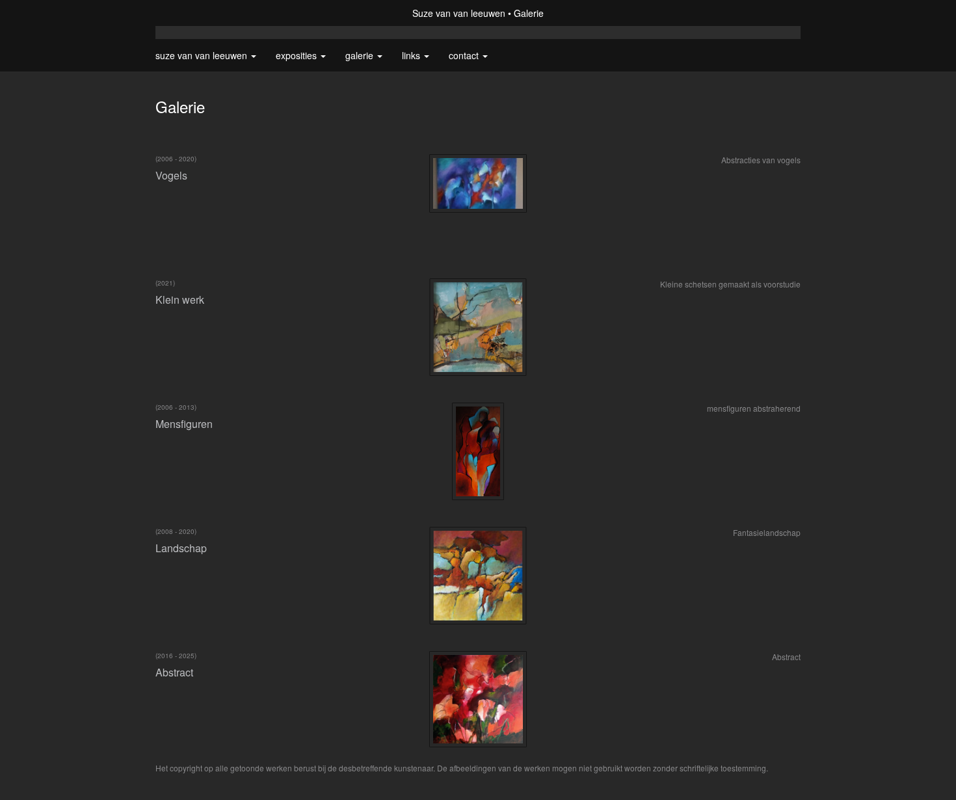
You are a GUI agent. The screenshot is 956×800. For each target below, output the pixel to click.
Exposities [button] (297, 55)
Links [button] (412, 55)
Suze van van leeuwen (458, 13)
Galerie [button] (360, 55)
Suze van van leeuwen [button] (202, 55)
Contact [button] (465, 55)
